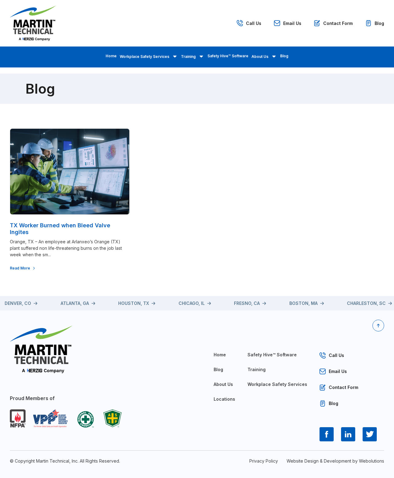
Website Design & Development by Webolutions (335, 461)
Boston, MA (303, 303)
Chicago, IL (192, 303)
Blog (379, 23)
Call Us (253, 23)
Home (111, 56)
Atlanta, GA (75, 303)
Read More (20, 268)
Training (188, 56)
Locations (224, 399)
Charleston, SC (366, 303)
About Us (259, 56)
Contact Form (338, 23)
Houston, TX (133, 303)
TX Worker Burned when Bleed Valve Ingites (60, 228)
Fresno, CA (247, 303)
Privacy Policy (263, 461)
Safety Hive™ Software (227, 56)
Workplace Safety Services (144, 56)
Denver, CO (18, 303)
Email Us (292, 23)
